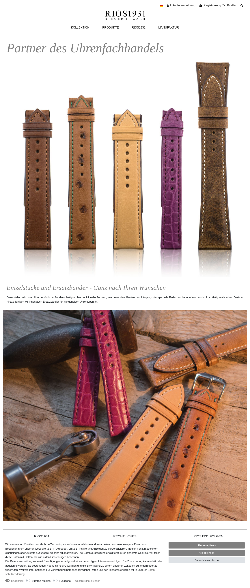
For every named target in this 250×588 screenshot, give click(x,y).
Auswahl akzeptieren (207, 560)
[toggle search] (241, 5)
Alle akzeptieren (206, 545)
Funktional (65, 580)
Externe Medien (41, 580)
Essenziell (17, 580)
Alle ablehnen (206, 552)
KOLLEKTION (80, 27)
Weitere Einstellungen (87, 580)
